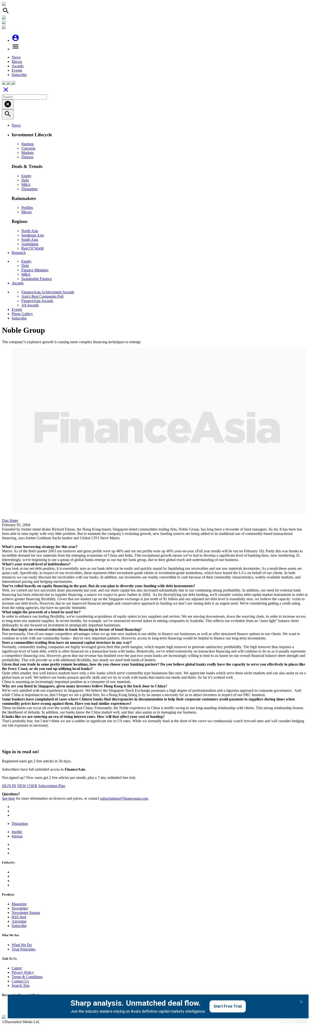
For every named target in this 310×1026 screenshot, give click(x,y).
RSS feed (19, 917)
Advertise (19, 921)
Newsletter (20, 908)
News (16, 57)
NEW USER (27, 786)
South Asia (29, 239)
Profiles (27, 207)
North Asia (29, 231)
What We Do (22, 945)
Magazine (19, 904)
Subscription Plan (51, 786)
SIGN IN (9, 786)
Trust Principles (23, 949)
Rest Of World (32, 248)
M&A (26, 184)
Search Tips (21, 985)
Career (17, 968)
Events (17, 70)
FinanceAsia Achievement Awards (47, 292)
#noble (17, 832)
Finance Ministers (34, 270)
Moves (17, 62)
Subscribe (19, 75)
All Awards (30, 305)
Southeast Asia (32, 235)
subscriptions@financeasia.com (124, 798)
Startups (27, 144)
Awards (17, 66)
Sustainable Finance (36, 279)
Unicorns (28, 148)
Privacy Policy (23, 972)
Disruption (29, 189)
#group (17, 836)
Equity (26, 176)
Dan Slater (10, 520)
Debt (25, 180)
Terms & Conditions (27, 977)
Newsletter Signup (26, 913)
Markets (27, 153)
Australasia (29, 244)
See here (8, 798)
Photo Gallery (22, 314)
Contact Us (20, 981)
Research (19, 253)
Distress (27, 157)
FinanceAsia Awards (37, 301)
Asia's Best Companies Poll (42, 296)
